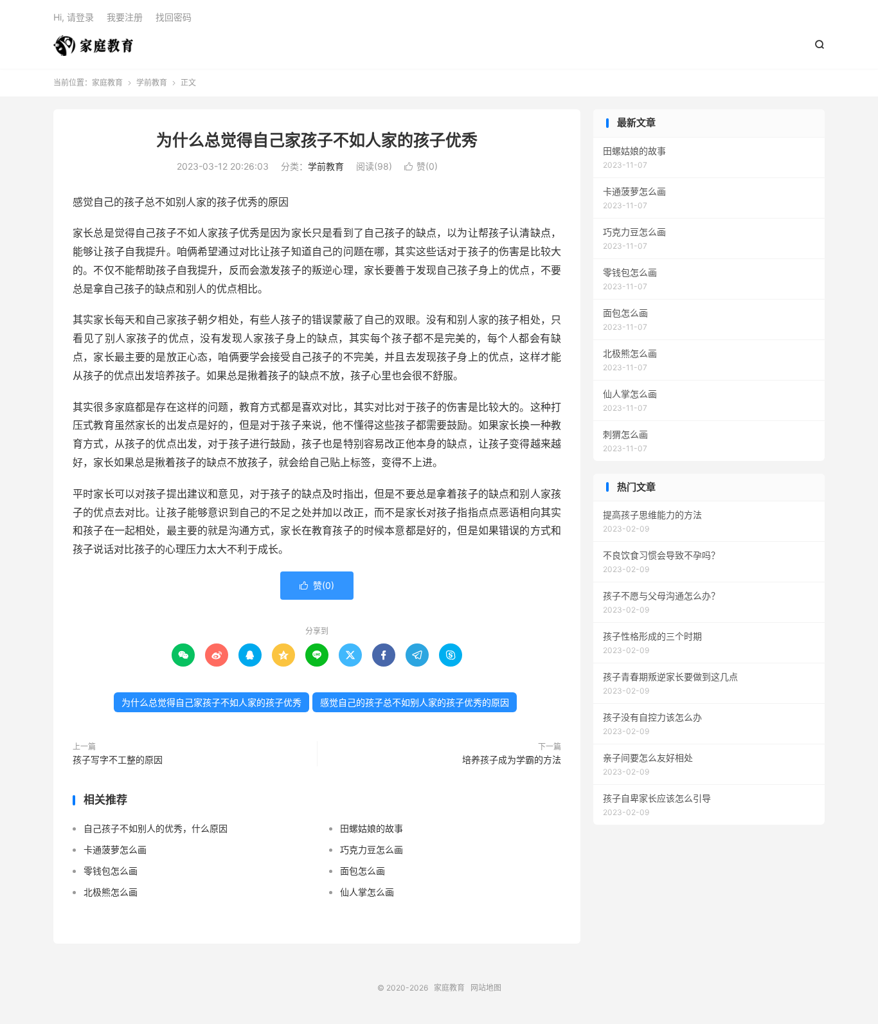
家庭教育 (93, 45)
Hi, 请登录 (73, 17)
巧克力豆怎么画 (371, 849)
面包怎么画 (362, 870)
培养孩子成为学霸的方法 (511, 759)
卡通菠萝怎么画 (115, 849)
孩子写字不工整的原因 (118, 759)
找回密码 (174, 17)
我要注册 (125, 17)
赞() (421, 166)
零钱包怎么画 (111, 870)
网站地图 (485, 988)
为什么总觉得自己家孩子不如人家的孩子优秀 (317, 140)
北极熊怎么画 (111, 891)
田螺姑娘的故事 (371, 828)
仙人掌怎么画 (367, 891)
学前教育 (151, 82)
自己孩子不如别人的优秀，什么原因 (156, 828)
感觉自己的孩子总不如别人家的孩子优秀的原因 (414, 702)
